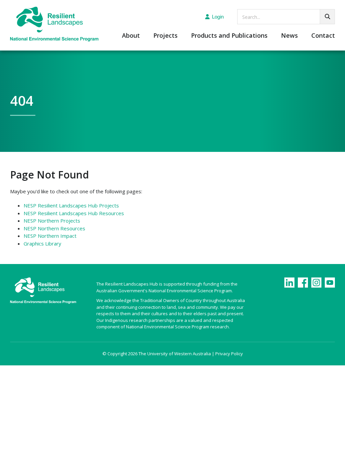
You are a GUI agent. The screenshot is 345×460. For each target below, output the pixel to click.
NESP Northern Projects (52, 220)
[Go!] (327, 16)
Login (218, 17)
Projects (165, 35)
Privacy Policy (229, 354)
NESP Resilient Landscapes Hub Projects (71, 205)
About (131, 35)
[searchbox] (286, 16)
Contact (323, 35)
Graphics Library (42, 243)
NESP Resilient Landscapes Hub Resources (74, 213)
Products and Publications (229, 35)
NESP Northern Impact (50, 235)
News (289, 35)
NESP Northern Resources (54, 228)
